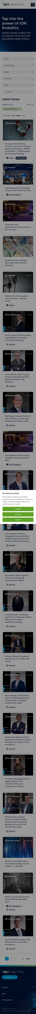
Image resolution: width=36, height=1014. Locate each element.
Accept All (18, 509)
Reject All (18, 520)
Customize (18, 514)
